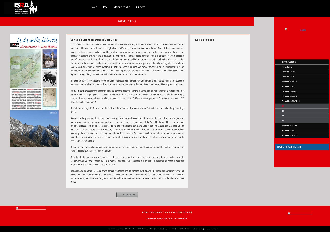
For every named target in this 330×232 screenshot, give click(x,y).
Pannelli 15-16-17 (289, 91)
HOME (145, 212)
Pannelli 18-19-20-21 (291, 96)
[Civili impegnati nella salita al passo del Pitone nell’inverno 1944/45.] (207, 80)
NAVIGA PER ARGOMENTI (289, 147)
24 (283, 116)
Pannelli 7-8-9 (288, 77)
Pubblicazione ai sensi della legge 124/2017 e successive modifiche (166, 219)
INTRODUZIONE (289, 62)
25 (283, 121)
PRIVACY (159, 212)
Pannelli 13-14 (288, 86)
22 (283, 106)
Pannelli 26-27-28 (289, 126)
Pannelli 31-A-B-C (289, 135)
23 (283, 111)
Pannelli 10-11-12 (289, 82)
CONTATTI (186, 212)
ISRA (152, 212)
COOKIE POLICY (172, 212)
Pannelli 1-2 (287, 67)
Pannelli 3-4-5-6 (288, 72)
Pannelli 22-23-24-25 (291, 101)
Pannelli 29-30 (288, 130)
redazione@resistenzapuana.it (207, 229)
